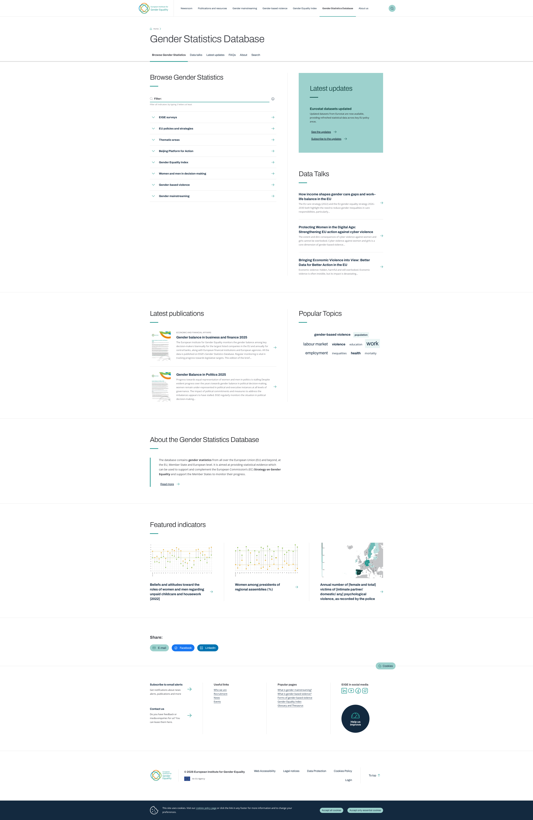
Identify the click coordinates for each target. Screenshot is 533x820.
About (243, 54)
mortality (370, 353)
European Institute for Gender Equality (153, 8)
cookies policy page (206, 808)
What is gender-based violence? (294, 693)
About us (363, 8)
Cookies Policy (343, 770)
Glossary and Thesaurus (290, 705)
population (361, 334)
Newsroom (186, 8)
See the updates (321, 131)
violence (338, 344)
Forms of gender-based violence (295, 697)
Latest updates (215, 54)
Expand (153, 117)
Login (348, 780)
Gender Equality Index (305, 8)
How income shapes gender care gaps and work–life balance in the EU (337, 196)
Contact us (157, 708)
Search (392, 8)
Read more (167, 484)
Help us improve (355, 723)
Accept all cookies (331, 810)
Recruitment (220, 693)
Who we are (220, 689)
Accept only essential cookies (365, 810)
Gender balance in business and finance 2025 (211, 337)
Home (156, 29)
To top (372, 775)
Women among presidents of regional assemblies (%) (257, 587)
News (217, 697)
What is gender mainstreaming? (295, 689)
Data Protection (316, 770)
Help (272, 98)
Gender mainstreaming (244, 8)
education (356, 344)
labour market (315, 344)
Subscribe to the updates (326, 138)
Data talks (196, 54)
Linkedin (344, 691)
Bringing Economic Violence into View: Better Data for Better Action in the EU (334, 262)
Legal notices (291, 770)
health (356, 353)
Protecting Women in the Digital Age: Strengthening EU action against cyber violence (336, 229)
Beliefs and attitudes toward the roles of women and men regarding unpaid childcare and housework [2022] (177, 592)
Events (217, 701)
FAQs (232, 54)
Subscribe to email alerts (166, 684)
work (372, 343)
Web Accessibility (265, 770)
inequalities (339, 353)
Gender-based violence (274, 8)
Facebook (358, 691)
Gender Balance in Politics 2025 (201, 374)
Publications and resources (212, 8)
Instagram (365, 691)
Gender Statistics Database (337, 8)
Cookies (388, 665)
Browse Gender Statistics (169, 54)
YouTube (351, 691)
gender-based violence (332, 334)
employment (316, 353)
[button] (159, 647)
